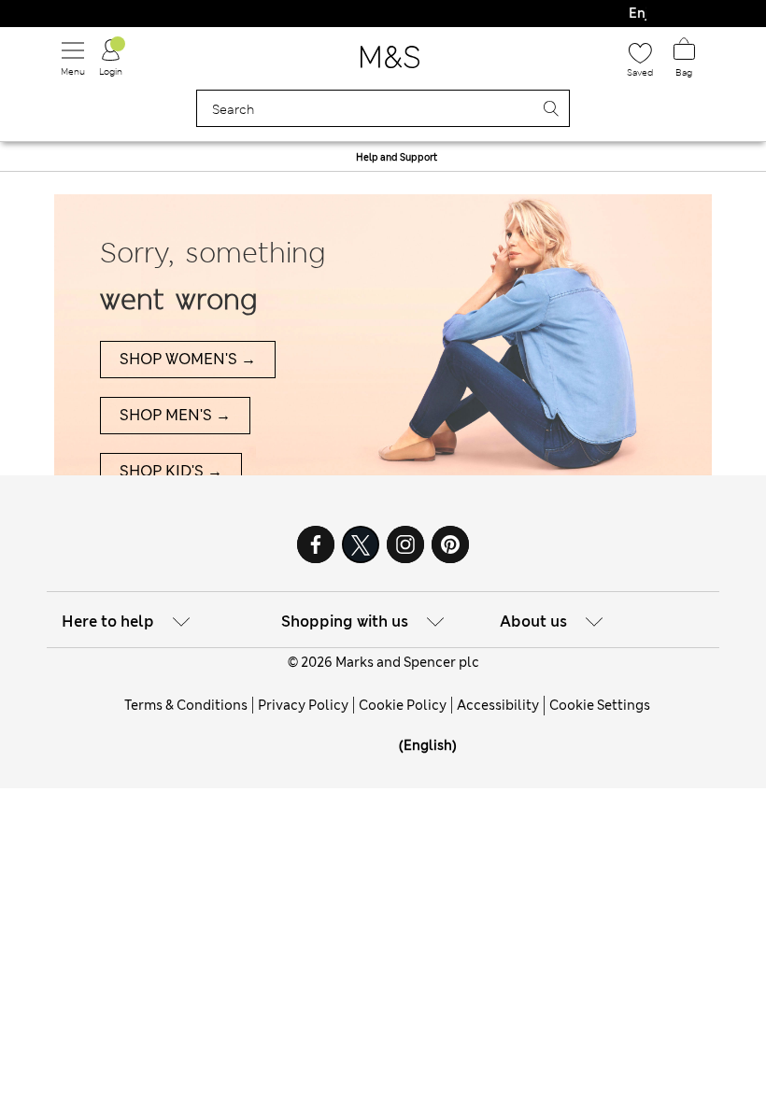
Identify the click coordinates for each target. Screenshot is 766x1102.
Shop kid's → (171, 471)
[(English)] (387, 759)
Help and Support (396, 157)
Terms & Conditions (186, 705)
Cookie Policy (403, 705)
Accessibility (498, 705)
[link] (387, 746)
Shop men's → (175, 415)
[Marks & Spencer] (390, 62)
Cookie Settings (599, 705)
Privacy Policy (303, 705)
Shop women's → (188, 359)
